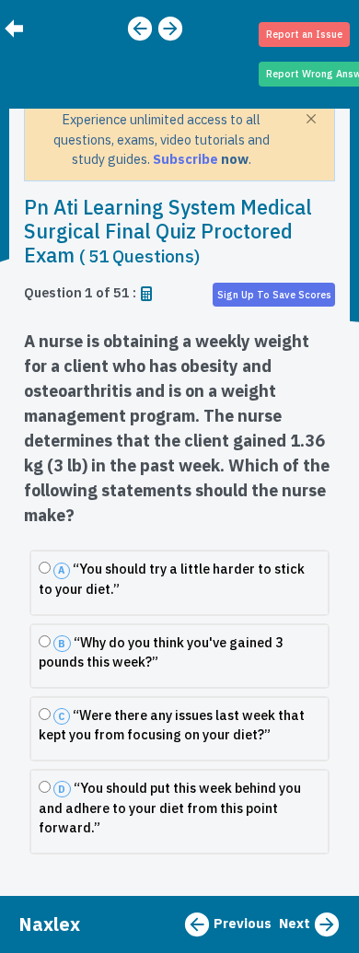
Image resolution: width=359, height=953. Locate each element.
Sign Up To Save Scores (274, 294)
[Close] (311, 119)
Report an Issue (304, 34)
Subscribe (187, 159)
